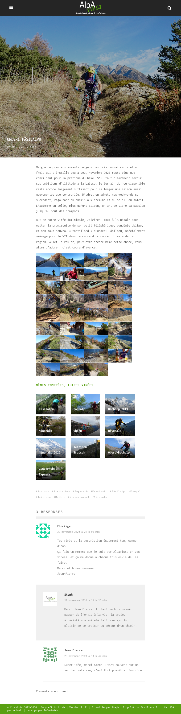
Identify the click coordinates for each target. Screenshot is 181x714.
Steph (68, 594)
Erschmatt (99, 491)
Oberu (78, 431)
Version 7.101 (79, 707)
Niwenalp (114, 431)
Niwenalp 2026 (49, 452)
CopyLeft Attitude (53, 707)
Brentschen (62, 491)
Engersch (81, 491)
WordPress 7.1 (151, 707)
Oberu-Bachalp (119, 452)
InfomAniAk (51, 710)
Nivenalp (100, 497)
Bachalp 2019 (118, 409)
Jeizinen (44, 497)
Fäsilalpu (46, 409)
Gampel (136, 491)
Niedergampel (80, 497)
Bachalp (79, 409)
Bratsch (43, 491)
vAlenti (18, 710)
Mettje (60, 497)
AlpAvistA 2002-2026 (24, 707)
